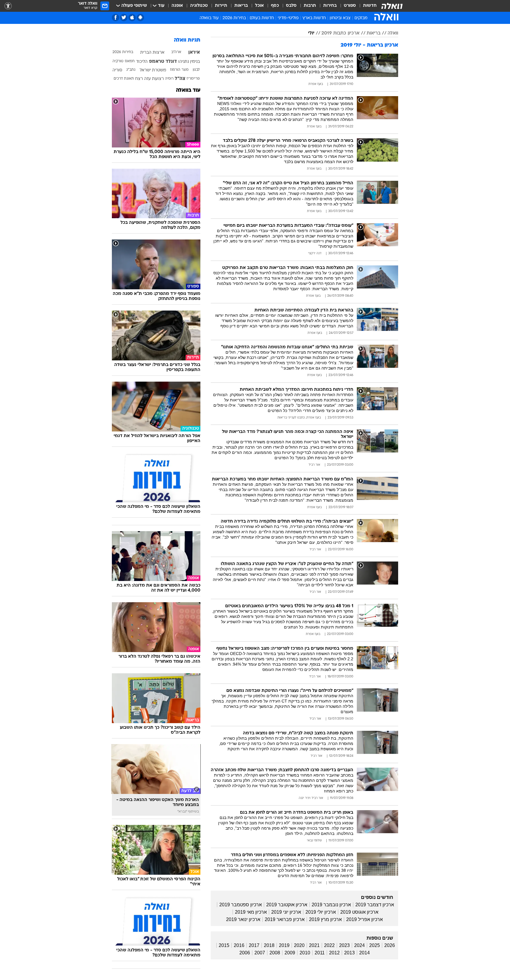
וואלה (393, 33)
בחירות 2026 (234, 18)
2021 (314, 945)
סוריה (117, 70)
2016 (239, 945)
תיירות (221, 6)
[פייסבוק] (115, 17)
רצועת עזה (154, 79)
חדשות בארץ (314, 18)
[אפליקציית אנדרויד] (140, 17)
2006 (244, 952)
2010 (305, 952)
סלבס (291, 6)
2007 (259, 952)
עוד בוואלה (188, 90)
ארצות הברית (152, 53)
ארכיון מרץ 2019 (325, 919)
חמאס (130, 61)
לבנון (196, 70)
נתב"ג (130, 70)
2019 (284, 945)
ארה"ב (176, 52)
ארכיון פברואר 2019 (285, 919)
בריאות (241, 6)
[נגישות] (8, 6)
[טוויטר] (124, 17)
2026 (389, 945)
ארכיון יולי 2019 (320, 912)
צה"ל (180, 78)
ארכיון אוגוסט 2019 (359, 912)
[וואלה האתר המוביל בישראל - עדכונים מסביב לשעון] (392, 6)
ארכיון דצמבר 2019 (374, 904)
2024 (359, 945)
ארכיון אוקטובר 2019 (286, 904)
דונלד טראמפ (163, 61)
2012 (334, 952)
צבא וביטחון (340, 18)
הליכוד (142, 62)
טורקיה (117, 61)
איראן (194, 52)
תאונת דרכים (124, 79)
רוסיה (169, 79)
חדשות (370, 6)
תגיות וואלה (187, 40)
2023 (344, 945)
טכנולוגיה (199, 6)
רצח (139, 79)
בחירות (330, 6)
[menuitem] (366, 6)
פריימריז (193, 79)
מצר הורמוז (179, 70)
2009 (290, 952)
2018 (269, 945)
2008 (274, 952)
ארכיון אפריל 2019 (364, 919)
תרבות (310, 6)
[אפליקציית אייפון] (132, 17)
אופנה (177, 6)
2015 (224, 945)
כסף (275, 6)
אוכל (259, 6)
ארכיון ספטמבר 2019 (240, 904)
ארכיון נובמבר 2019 (331, 904)
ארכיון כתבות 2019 (340, 33)
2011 (320, 952)
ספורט (350, 6)
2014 (364, 952)
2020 (299, 945)
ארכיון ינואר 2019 (243, 919)
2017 (254, 945)
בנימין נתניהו (189, 62)
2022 (329, 945)
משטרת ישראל (153, 70)
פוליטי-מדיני (288, 18)
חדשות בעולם (262, 18)
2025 (374, 945)
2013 (349, 952)
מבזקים (360, 18)
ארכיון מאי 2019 (251, 912)
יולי (311, 33)
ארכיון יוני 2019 (286, 912)
